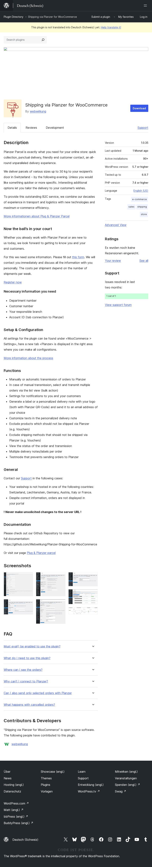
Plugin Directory (13, 16)
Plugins (45, 785)
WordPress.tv (89, 791)
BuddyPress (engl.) (18, 823)
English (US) (140, 190)
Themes (46, 778)
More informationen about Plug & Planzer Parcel (37, 216)
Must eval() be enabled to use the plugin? (32, 646)
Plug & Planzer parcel (41, 553)
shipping (142, 206)
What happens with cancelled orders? (29, 704)
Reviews (31, 127)
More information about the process (28, 358)
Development (55, 127)
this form (78, 257)
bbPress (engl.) (16, 816)
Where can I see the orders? (23, 670)
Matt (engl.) (14, 810)
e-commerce (139, 199)
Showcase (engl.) (53, 771)
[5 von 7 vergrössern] (93, 577)
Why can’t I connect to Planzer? (26, 681)
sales (131, 206)
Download (139, 108)
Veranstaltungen (126, 778)
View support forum (118, 305)
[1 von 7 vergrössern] (28, 577)
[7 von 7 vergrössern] (93, 612)
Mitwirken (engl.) (126, 771)
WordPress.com (16, 803)
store (144, 214)
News (7, 778)
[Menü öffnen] (146, 5)
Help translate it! (111, 27)
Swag (120, 791)
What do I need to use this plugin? (27, 658)
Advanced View (115, 225)
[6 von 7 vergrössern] (93, 594)
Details (12, 127)
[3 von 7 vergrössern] (60, 577)
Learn (81, 771)
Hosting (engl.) (14, 785)
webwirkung (38, 111)
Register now (13, 282)
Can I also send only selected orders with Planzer (38, 693)
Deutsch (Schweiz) (25, 839)
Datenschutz (12, 791)
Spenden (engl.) (127, 785)
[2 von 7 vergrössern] (28, 604)
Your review (113, 260)
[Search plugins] (43, 39)
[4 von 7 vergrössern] (60, 604)
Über (7, 771)
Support (143, 127)
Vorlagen (47, 791)
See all (143, 260)
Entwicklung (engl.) (91, 785)
